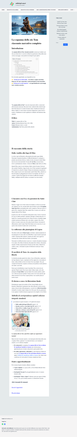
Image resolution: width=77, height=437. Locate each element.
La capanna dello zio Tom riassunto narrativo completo (22, 60)
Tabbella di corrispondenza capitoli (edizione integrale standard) (26, 71)
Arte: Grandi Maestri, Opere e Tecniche (46, 9)
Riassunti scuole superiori (27, 9)
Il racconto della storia (18, 64)
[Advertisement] (29, 95)
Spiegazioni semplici (63, 9)
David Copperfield (17, 387)
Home (3, 9)
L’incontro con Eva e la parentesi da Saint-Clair (23, 67)
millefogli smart (21, 3)
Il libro (18, 63)
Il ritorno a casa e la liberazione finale (22, 70)
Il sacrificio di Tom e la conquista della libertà (23, 69)
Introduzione (17, 62)
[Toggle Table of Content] (36, 59)
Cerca (57, 42)
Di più (72, 9)
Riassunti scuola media (12, 9)
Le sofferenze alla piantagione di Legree (22, 68)
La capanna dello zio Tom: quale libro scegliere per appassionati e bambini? (28, 72)
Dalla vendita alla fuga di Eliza (21, 65)
